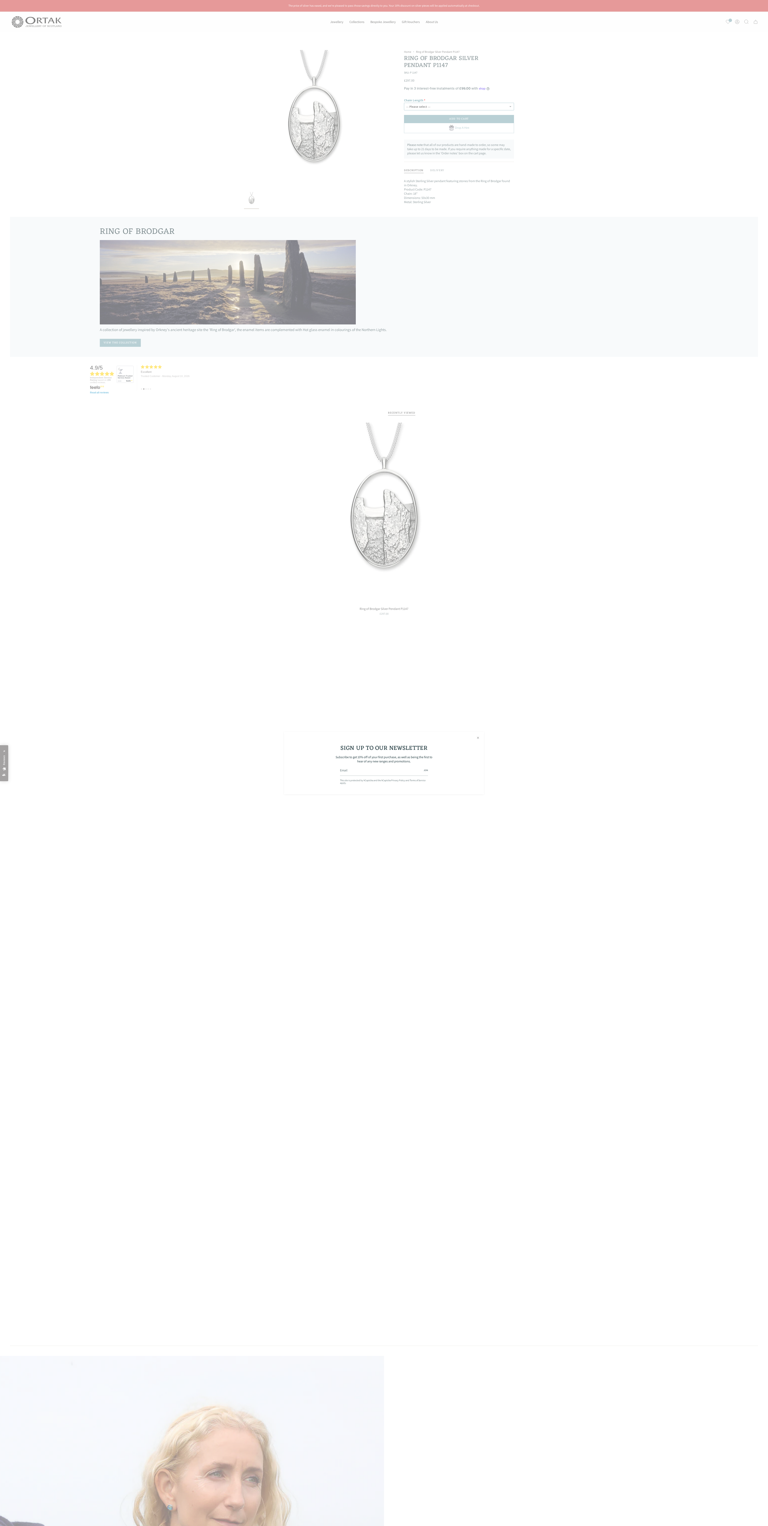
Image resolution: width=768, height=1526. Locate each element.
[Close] (478, 738)
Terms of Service (418, 780)
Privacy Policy (398, 780)
